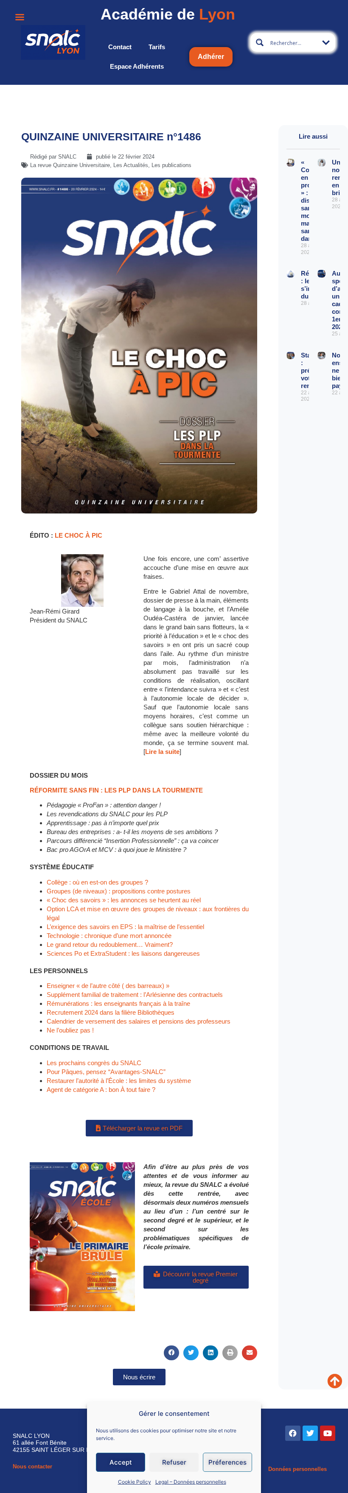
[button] (171, 1352)
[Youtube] (327, 1433)
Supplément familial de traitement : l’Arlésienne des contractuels (135, 994)
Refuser (174, 1462)
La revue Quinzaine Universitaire (70, 165)
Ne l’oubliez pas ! (70, 1030)
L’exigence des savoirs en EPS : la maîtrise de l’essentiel (125, 926)
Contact (120, 46)
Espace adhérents (137, 66)
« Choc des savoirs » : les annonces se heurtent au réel (124, 900)
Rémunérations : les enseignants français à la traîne (118, 1003)
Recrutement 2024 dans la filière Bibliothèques (110, 1012)
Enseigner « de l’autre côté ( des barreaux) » (108, 985)
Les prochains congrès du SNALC (94, 1062)
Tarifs (157, 46)
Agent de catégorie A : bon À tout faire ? (101, 1089)
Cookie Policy (134, 1482)
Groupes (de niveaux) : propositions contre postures (119, 891)
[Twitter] (310, 1433)
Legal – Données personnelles (190, 1482)
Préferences (227, 1462)
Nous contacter (32, 1466)
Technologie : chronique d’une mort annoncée (109, 935)
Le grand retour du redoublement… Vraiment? (110, 944)
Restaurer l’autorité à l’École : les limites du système (119, 1080)
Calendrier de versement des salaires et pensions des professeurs (138, 1021)
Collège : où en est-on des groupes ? (97, 882)
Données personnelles (297, 1469)
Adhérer (211, 56)
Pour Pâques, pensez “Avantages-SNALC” (106, 1071)
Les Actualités (130, 165)
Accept (120, 1462)
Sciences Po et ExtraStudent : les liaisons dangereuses (123, 953)
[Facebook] (292, 1433)
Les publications (171, 165)
